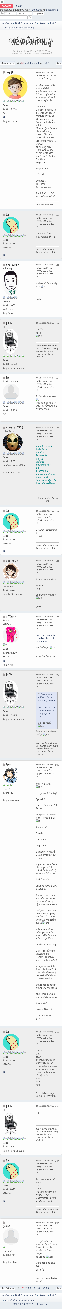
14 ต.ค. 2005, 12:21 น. (45, 214)
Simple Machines (40, 1304)
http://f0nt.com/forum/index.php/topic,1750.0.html (46, 638)
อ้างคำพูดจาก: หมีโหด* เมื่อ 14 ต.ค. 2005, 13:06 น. (46, 697)
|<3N (9, 323)
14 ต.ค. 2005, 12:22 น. (45, 264)
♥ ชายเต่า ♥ (12, 264)
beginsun (12, 560)
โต (7, 378)
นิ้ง (7, 215)
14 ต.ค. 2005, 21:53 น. (45, 1222)
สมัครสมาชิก (51, 9)
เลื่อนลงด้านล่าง (7, 63)
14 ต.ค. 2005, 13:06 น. (45, 616)
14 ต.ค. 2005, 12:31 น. (45, 377)
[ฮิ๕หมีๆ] (4, 660)
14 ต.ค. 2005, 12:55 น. (45, 511)
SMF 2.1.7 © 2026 (22, 1304)
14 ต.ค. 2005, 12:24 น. (45, 323)
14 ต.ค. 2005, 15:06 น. (45, 1106)
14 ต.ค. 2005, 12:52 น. (45, 427)
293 (45, 62)
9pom (9, 764)
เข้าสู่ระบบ (36, 9)
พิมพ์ (59, 63)
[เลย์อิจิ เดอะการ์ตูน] (4, 117)
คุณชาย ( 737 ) (14, 427)
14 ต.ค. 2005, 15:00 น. (45, 1031)
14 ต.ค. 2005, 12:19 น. (45, 72)
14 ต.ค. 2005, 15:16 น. (45, 1160)
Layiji (9, 72)
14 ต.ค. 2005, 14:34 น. (45, 764)
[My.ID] (4, 254)
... (41, 62)
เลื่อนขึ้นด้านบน (7, 1288)
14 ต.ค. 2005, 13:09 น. (45, 674)
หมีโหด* (11, 616)
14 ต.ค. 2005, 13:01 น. (45, 560)
